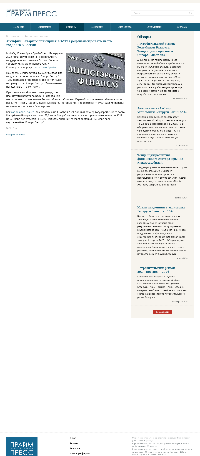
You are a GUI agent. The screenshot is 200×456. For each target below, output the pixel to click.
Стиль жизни (154, 26)
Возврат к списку (15, 134)
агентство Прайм (45, 67)
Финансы (71, 26)
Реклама (182, 26)
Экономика (44, 26)
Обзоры (144, 37)
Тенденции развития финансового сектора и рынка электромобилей (160, 158)
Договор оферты (80, 453)
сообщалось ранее (22, 112)
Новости (18, 26)
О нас (73, 438)
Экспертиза (125, 26)
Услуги (74, 443)
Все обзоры (162, 311)
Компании (97, 26)
